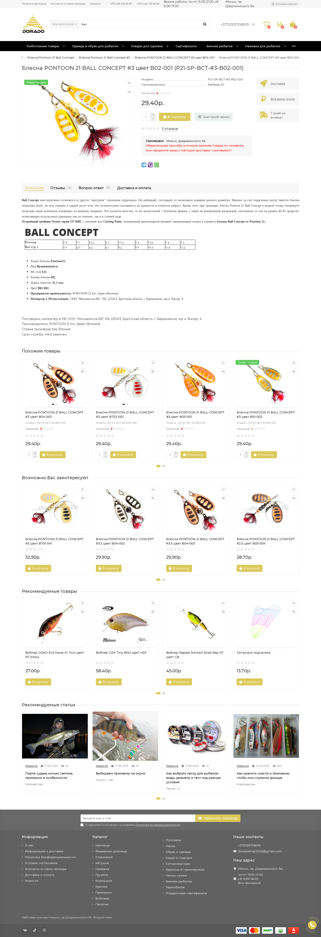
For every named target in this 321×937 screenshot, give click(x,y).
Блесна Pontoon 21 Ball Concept (51, 57)
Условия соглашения (41, 863)
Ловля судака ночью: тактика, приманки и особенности (49, 775)
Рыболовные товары (43, 46)
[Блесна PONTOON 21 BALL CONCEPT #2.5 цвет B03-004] (266, 509)
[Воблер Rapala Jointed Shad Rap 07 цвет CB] (195, 623)
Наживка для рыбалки (262, 46)
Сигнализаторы (178, 863)
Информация (35, 837)
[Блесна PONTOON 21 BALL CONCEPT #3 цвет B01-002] (266, 383)
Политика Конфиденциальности (50, 857)
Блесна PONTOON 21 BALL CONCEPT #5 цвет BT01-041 (54, 541)
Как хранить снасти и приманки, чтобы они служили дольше (263, 775)
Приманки (103, 892)
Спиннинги (104, 857)
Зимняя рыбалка (219, 46)
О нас (29, 845)
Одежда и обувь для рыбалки (95, 46)
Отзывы (60, 188)
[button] (158, 466)
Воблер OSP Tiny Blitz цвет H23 (121, 653)
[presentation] (22, 409)
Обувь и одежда (178, 852)
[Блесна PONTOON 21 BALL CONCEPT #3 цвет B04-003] (55, 383)
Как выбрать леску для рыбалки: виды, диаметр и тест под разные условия (193, 777)
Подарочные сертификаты (186, 893)
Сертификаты (186, 46)
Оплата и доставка (34, 3)
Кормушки (103, 880)
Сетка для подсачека (253, 653)
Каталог (100, 837)
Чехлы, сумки (176, 875)
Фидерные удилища (111, 851)
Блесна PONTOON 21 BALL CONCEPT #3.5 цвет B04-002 (125, 541)
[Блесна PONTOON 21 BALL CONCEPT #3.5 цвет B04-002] (125, 509)
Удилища (102, 845)
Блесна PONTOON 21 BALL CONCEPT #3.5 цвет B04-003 (195, 541)
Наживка (102, 869)
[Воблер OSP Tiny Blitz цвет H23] (125, 623)
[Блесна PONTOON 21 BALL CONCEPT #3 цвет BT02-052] (125, 383)
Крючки (101, 886)
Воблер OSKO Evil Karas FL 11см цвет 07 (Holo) (54, 655)
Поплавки (173, 840)
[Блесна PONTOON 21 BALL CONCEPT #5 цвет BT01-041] (55, 509)
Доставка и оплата (134, 188)
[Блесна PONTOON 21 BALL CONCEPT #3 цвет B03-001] (195, 383)
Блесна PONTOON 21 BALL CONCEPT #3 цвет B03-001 (195, 414)
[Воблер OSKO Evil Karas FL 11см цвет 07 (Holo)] (55, 623)
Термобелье (175, 887)
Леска (170, 846)
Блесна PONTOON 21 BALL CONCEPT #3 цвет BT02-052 (125, 414)
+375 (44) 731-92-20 (147, 3)
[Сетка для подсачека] (266, 623)
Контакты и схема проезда (68, 3)
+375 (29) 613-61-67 (121, 3)
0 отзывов (170, 129)
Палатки (102, 904)
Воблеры (102, 898)
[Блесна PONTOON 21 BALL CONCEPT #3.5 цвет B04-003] (195, 509)
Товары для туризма (147, 46)
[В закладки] (129, 83)
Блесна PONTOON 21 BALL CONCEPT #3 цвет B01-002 (266, 414)
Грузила (101, 874)
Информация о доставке (44, 851)
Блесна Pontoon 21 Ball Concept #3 (104, 57)
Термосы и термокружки (185, 869)
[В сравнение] (129, 91)
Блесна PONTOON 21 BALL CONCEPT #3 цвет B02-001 (175, 57)
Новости (95, 3)
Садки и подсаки (179, 857)
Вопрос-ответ (94, 188)
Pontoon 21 (216, 84)
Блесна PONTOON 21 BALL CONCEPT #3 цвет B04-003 (54, 414)
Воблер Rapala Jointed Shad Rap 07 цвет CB (194, 655)
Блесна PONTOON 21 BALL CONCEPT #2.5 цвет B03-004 (266, 541)
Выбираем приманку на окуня (120, 773)
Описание (34, 188)
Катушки (102, 863)
